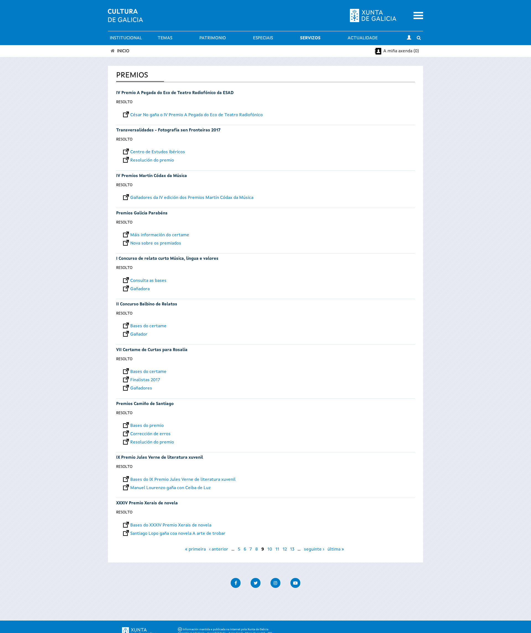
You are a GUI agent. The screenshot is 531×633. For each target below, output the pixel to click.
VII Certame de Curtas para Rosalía (152, 350)
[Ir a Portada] (125, 19)
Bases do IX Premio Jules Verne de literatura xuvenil (183, 480)
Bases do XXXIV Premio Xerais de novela (170, 525)
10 (269, 549)
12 (285, 549)
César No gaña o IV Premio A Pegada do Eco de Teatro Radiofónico (196, 115)
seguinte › (314, 549)
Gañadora (140, 289)
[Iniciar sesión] (409, 38)
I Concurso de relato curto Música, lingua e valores (167, 259)
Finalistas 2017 (145, 380)
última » (335, 549)
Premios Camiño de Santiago (145, 404)
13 (292, 549)
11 (277, 549)
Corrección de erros (150, 434)
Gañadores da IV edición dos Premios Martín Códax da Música (191, 198)
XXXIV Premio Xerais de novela (147, 503)
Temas (165, 38)
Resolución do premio (152, 160)
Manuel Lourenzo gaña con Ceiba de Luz (170, 488)
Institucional (126, 38)
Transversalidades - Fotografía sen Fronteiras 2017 (168, 130)
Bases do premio (147, 426)
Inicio (123, 51)
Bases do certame (148, 326)
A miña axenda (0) (401, 51)
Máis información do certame (159, 235)
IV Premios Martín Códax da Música (151, 176)
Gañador (138, 334)
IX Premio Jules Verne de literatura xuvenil (159, 458)
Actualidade (363, 38)
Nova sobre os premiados (155, 243)
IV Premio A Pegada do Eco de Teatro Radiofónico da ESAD (175, 93)
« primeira (195, 549)
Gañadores (141, 388)
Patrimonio (212, 38)
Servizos (310, 38)
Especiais (263, 38)
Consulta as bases (148, 281)
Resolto (124, 102)
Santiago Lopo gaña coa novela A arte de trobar (177, 533)
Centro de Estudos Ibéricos (157, 152)
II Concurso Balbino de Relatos (146, 304)
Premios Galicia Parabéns (142, 213)
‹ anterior (218, 549)
